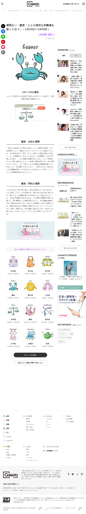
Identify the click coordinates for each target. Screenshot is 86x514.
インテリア (29, 457)
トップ (4, 10)
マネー (28, 452)
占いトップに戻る (30, 355)
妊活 (7, 449)
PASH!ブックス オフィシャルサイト (29, 490)
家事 (27, 449)
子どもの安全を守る (64, 329)
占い (7, 432)
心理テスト (62, 341)
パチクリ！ (6, 490)
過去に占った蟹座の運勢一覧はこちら (30, 363)
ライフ (28, 446)
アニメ (48, 424)
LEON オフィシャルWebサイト (67, 488)
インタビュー (62, 333)
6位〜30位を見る (70, 147)
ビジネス (29, 416)
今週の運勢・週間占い (46, 34)
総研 (7, 416)
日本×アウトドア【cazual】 (51, 488)
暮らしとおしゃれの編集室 (35, 488)
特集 (7, 420)
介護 (71, 333)
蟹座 (40, 10)
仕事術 (28, 421)
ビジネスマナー (30, 424)
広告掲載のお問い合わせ (71, 4)
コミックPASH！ (14, 490)
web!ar (14, 488)
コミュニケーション (32, 460)
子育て (8, 446)
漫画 (7, 428)
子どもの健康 (70, 421)
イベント (48, 427)
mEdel (18, 488)
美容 (27, 455)
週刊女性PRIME (7, 488)
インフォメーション (52, 446)
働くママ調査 (30, 430)
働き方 (28, 419)
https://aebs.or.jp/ (18, 502)
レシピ (8, 436)
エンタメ (49, 416)
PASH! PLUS (24, 488)
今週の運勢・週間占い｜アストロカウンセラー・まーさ (22, 10)
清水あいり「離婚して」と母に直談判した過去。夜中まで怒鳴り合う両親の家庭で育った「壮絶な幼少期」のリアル (76, 98)
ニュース (9, 440)
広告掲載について (52, 451)
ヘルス (68, 416)
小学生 (8, 457)
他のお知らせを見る (70, 248)
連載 (7, 424)
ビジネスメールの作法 (65, 337)
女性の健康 (69, 419)
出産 (7, 452)
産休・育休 (29, 427)
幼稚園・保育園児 (11, 455)
